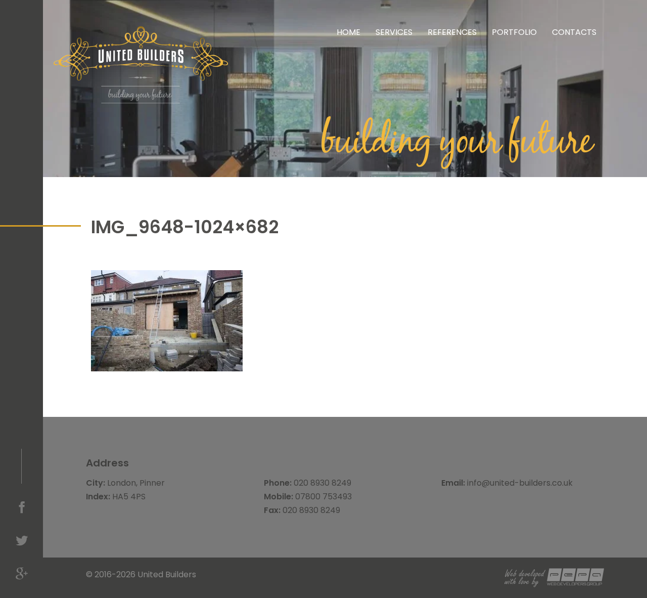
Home (348, 32)
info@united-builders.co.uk (520, 483)
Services (394, 32)
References (452, 32)
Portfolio (514, 32)
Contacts (574, 32)
